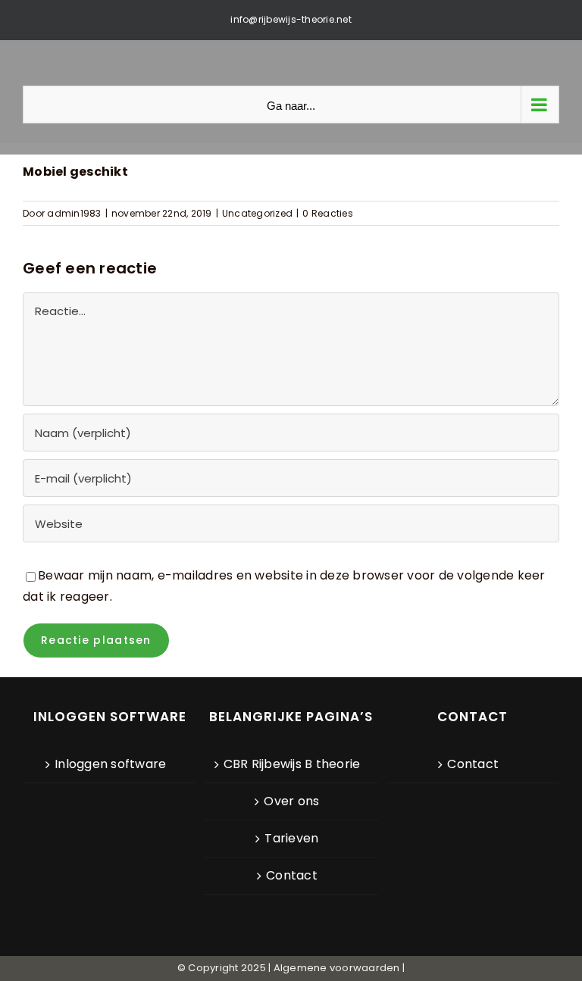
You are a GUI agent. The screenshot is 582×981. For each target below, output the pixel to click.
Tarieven (291, 838)
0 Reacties (327, 213)
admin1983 (74, 213)
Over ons (291, 801)
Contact (292, 875)
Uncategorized (257, 213)
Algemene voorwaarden (337, 968)
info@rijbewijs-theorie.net (291, 19)
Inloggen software (110, 764)
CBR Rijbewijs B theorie (292, 764)
